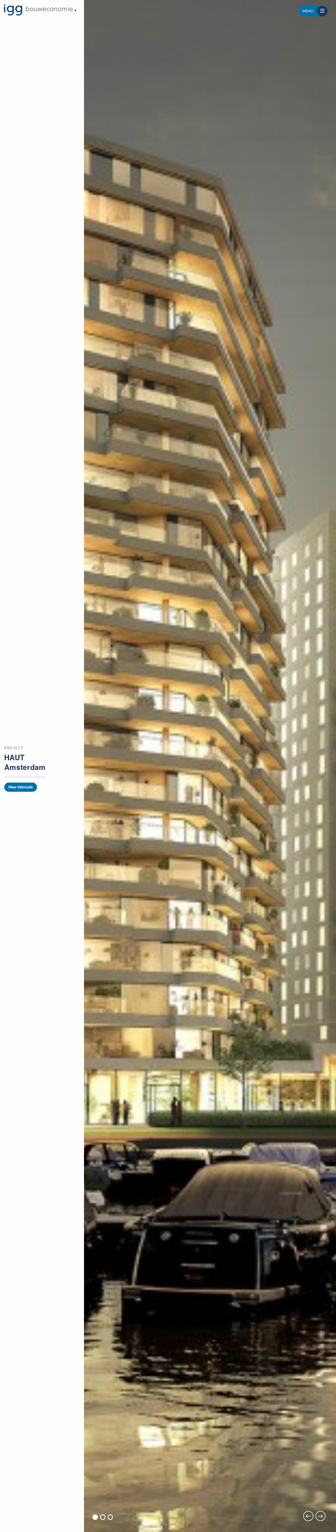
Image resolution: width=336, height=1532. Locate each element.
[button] (95, 1517)
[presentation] (308, 1516)
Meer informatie (20, 787)
